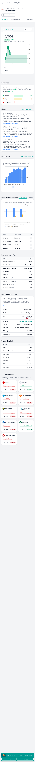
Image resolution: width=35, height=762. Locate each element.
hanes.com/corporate (25, 321)
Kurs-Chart (9, 29)
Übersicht (5, 19)
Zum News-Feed (27, 109)
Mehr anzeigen (7, 305)
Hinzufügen (8, 15)
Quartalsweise (23, 197)
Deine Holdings (16, 19)
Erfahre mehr (27, 755)
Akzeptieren (25, 759)
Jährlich (31, 197)
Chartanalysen (8, 68)
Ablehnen (9, 759)
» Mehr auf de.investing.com (10, 123)
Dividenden (29, 19)
